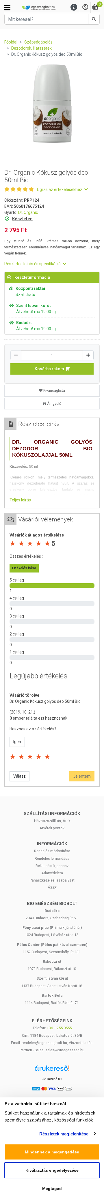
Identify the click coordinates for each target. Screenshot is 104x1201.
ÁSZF (52, 887)
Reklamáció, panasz (52, 866)
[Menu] (73, 7)
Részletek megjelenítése (63, 1133)
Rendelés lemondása (52, 858)
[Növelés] (88, 355)
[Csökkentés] (15, 355)
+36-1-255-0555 (59, 1028)
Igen (17, 741)
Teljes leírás (20, 500)
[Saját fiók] (85, 7)
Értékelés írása (24, 568)
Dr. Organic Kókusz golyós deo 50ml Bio (45, 701)
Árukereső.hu (52, 1079)
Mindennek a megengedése (52, 1152)
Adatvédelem (52, 873)
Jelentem (82, 776)
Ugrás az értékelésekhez (60, 189)
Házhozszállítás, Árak (52, 821)
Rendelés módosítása (52, 851)
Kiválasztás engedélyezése (52, 1170)
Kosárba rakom (50, 368)
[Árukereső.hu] (52, 1070)
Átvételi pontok (52, 828)
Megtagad (52, 1188)
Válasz (19, 776)
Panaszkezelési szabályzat (52, 880)
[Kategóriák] (7, 7)
